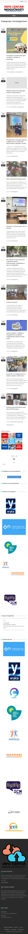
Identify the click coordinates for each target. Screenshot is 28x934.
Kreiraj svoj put (11, 302)
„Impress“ (3, 892)
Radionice (13, 71)
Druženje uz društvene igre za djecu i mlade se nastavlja (16, 57)
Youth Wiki (13, 929)
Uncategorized (19, 71)
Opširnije (3, 899)
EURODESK (21, 929)
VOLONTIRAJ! (4, 882)
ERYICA (16, 927)
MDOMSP (6, 929)
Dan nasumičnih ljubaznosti (16, 179)
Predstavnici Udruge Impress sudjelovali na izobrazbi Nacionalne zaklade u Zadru (16, 141)
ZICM (21, 927)
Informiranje (14, 106)
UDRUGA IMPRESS (8, 927)
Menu (22, 1)
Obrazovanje (20, 421)
